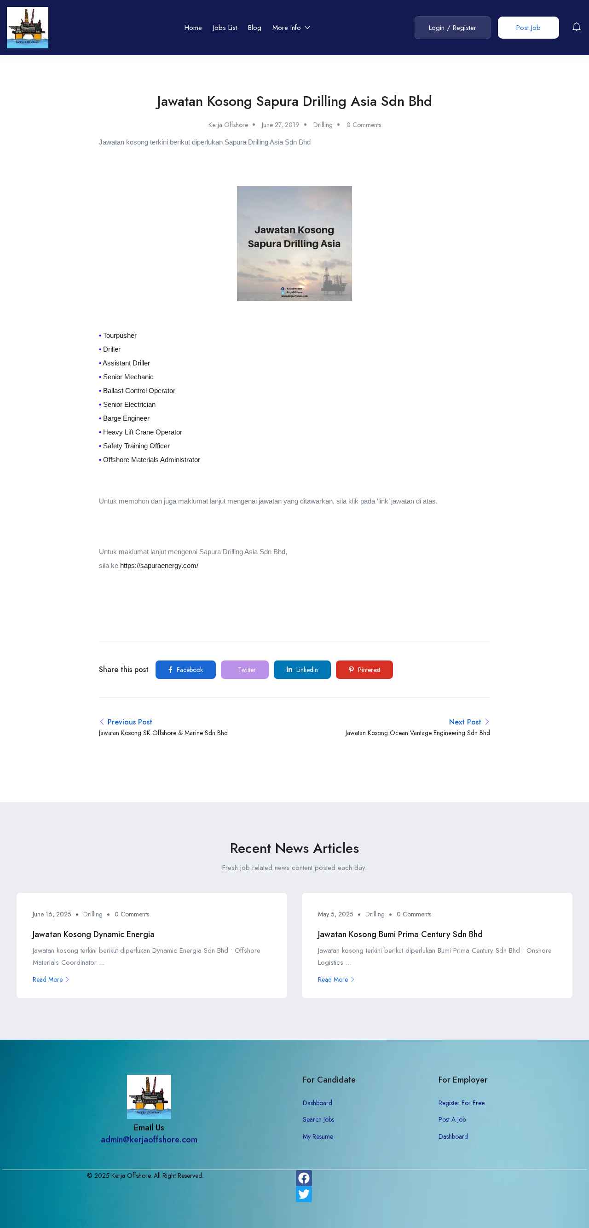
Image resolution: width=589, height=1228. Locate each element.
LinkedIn (306, 669)
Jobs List (225, 28)
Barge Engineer (126, 418)
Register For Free (462, 1102)
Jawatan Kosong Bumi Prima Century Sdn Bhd (400, 934)
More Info (287, 28)
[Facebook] (304, 1178)
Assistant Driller (126, 363)
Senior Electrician (129, 404)
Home (193, 28)
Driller (112, 349)
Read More (48, 979)
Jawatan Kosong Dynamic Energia (94, 934)
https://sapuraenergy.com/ (159, 565)
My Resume (318, 1136)
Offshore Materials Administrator (151, 459)
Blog (254, 28)
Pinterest (368, 669)
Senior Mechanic (128, 377)
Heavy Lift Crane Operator (142, 432)
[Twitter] (304, 1194)
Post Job (528, 28)
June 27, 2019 (281, 124)
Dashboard (317, 1102)
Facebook (189, 669)
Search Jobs (318, 1119)
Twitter (246, 669)
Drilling (323, 124)
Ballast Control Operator (139, 390)
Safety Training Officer (136, 446)
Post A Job (452, 1119)
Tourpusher (120, 335)
